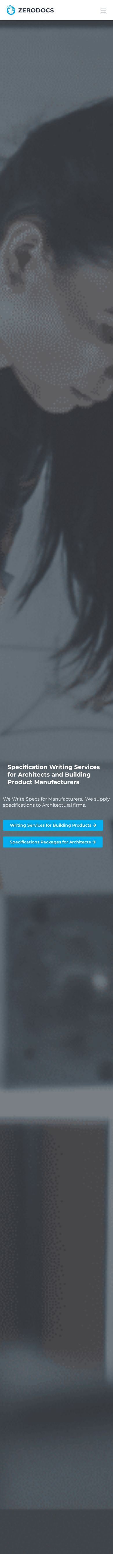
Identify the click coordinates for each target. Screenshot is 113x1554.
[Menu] (103, 10)
